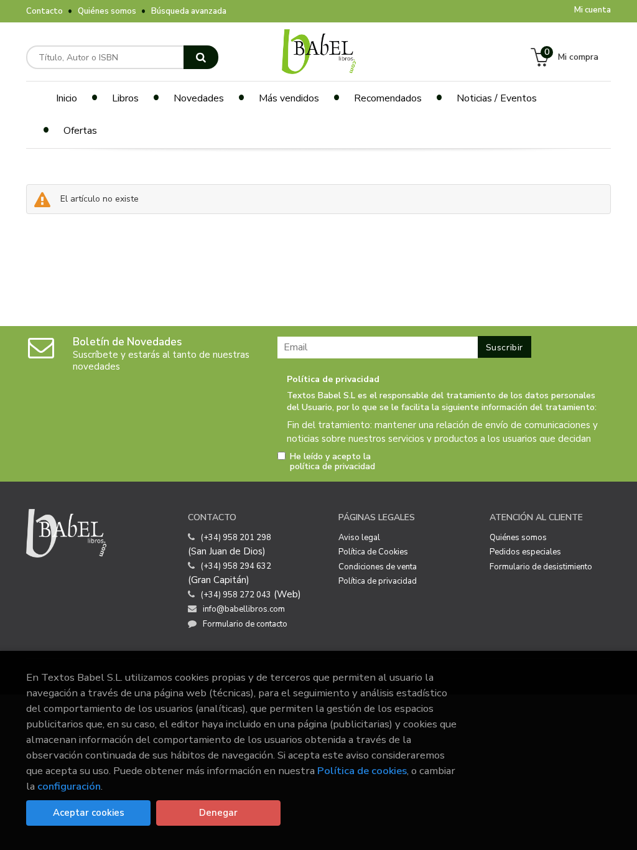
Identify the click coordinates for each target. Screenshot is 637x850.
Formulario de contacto (245, 624)
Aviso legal (359, 537)
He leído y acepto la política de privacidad (332, 462)
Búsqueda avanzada (188, 11)
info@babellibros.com (244, 609)
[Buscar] (201, 57)
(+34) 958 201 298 (236, 537)
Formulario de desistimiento (541, 566)
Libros (125, 98)
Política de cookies (362, 771)
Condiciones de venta (377, 566)
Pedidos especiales (525, 552)
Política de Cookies (373, 552)
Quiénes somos (107, 11)
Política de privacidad (377, 581)
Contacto (44, 11)
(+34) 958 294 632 (236, 566)
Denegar (218, 812)
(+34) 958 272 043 (236, 594)
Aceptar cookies (88, 812)
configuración (69, 786)
